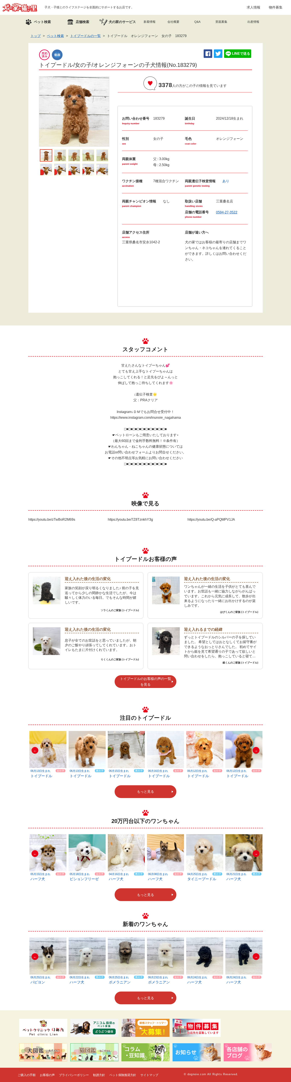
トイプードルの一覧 (85, 36)
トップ (35, 36)
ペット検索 (55, 36)
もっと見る (145, 791)
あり (225, 181)
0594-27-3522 (226, 212)
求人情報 (253, 7)
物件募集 (275, 7)
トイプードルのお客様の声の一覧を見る (145, 681)
